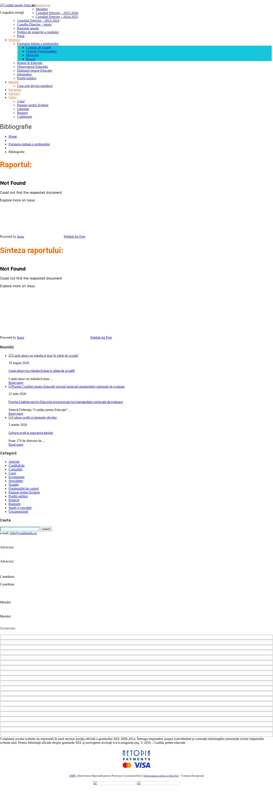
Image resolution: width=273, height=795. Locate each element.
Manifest (42, 9)
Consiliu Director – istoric (34, 24)
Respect (22, 113)
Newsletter (16, 481)
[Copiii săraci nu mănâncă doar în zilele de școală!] (43, 355)
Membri (14, 82)
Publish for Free (74, 236)
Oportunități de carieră (24, 488)
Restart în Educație (29, 63)
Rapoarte (15, 504)
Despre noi (43, 5)
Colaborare (24, 116)
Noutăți (14, 484)
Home (13, 136)
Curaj (21, 101)
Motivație (32, 55)
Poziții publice (26, 78)
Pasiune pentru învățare (32, 105)
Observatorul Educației (32, 66)
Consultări (15, 469)
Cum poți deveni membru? (35, 86)
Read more (16, 382)
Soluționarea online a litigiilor (161, 775)
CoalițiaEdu (17, 465)
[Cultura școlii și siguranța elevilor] (33, 417)
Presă (20, 36)
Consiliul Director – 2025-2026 (57, 13)
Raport (30, 59)
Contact (14, 93)
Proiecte (14, 500)
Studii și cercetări (20, 508)
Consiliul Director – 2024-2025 (57, 17)
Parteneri (15, 90)
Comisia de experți (38, 47)
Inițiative (14, 40)
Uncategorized (18, 511)
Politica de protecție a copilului (37, 32)
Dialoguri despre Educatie (34, 70)
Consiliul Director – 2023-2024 (38, 20)
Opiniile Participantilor (41, 51)
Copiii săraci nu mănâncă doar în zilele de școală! (42, 371)
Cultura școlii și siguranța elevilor (31, 433)
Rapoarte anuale (28, 28)
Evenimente (17, 477)
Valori (12, 97)
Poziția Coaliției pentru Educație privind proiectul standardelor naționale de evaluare (66, 402)
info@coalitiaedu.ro (23, 533)
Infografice (24, 74)
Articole (14, 461)
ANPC (72, 775)
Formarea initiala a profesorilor (37, 43)
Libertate (23, 109)
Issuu (20, 236)
